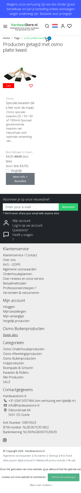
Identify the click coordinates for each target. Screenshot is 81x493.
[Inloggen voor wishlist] (31, 85)
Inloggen (9, 307)
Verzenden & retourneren (21, 293)
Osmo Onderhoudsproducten (23, 349)
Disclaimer (40, 455)
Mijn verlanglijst (13, 316)
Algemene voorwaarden (19, 269)
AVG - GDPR (11, 264)
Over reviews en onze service (23, 278)
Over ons (9, 260)
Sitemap (53, 455)
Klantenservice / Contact (20, 255)
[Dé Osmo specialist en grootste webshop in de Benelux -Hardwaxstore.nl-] (24, 26)
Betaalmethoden (14, 283)
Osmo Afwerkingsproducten (22, 354)
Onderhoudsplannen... (18, 274)
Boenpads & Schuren (18, 368)
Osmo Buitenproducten (19, 358)
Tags (17, 38)
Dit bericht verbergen (63, 477)
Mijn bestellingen (14, 311)
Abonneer (68, 207)
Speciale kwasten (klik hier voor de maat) (20, 105)
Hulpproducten (13, 363)
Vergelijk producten (16, 321)
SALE (6, 382)
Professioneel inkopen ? (19, 288)
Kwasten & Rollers (16, 372)
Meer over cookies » (41, 485)
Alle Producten (13, 377)
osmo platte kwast (34, 38)
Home (6, 38)
